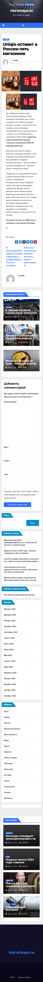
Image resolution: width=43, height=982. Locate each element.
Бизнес (7, 723)
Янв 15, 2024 (12, 843)
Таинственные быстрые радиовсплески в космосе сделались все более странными (21, 569)
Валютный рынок (12, 729)
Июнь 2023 (9, 650)
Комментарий (10, 402)
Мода (6, 740)
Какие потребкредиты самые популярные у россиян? (21, 338)
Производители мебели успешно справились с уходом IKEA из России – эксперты (14, 258)
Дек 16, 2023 (12, 890)
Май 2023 (8, 655)
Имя (6, 447)
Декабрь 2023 (10, 615)
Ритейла (6, 39)
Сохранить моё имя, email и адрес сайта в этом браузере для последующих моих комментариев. (21, 495)
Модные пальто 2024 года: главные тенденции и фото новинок (20, 863)
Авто (6, 711)
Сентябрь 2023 (10, 632)
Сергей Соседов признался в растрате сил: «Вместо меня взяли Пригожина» (20, 887)
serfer (15, 60)
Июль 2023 (9, 644)
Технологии (9, 787)
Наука (6, 746)
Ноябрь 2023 (9, 621)
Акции (7, 717)
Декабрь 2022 (10, 684)
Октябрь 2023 (10, 626)
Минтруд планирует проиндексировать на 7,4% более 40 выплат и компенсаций (20, 542)
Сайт (6, 474)
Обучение (8, 763)
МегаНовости (21, 11)
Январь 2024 (9, 609)
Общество (8, 769)
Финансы (8, 798)
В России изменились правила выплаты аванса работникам (30, 255)
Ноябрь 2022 (9, 690)
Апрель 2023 (9, 661)
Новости (8, 752)
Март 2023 (8, 667)
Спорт (7, 781)
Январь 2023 (9, 678)
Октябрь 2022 (10, 696)
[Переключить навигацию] (23, 25)
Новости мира (10, 758)
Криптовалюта (10, 734)
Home (13, 977)
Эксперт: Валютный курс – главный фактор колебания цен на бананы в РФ (21, 365)
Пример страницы (24, 977)
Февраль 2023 (10, 673)
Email (7, 461)
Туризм (7, 792)
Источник (10, 237)
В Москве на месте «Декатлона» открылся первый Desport (21, 313)
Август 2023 (9, 638)
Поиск (6, 515)
